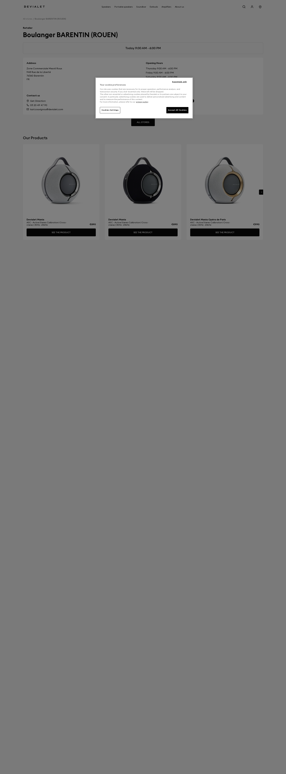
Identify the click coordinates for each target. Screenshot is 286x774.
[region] (144, 98)
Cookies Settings (110, 110)
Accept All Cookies (177, 110)
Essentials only (179, 82)
